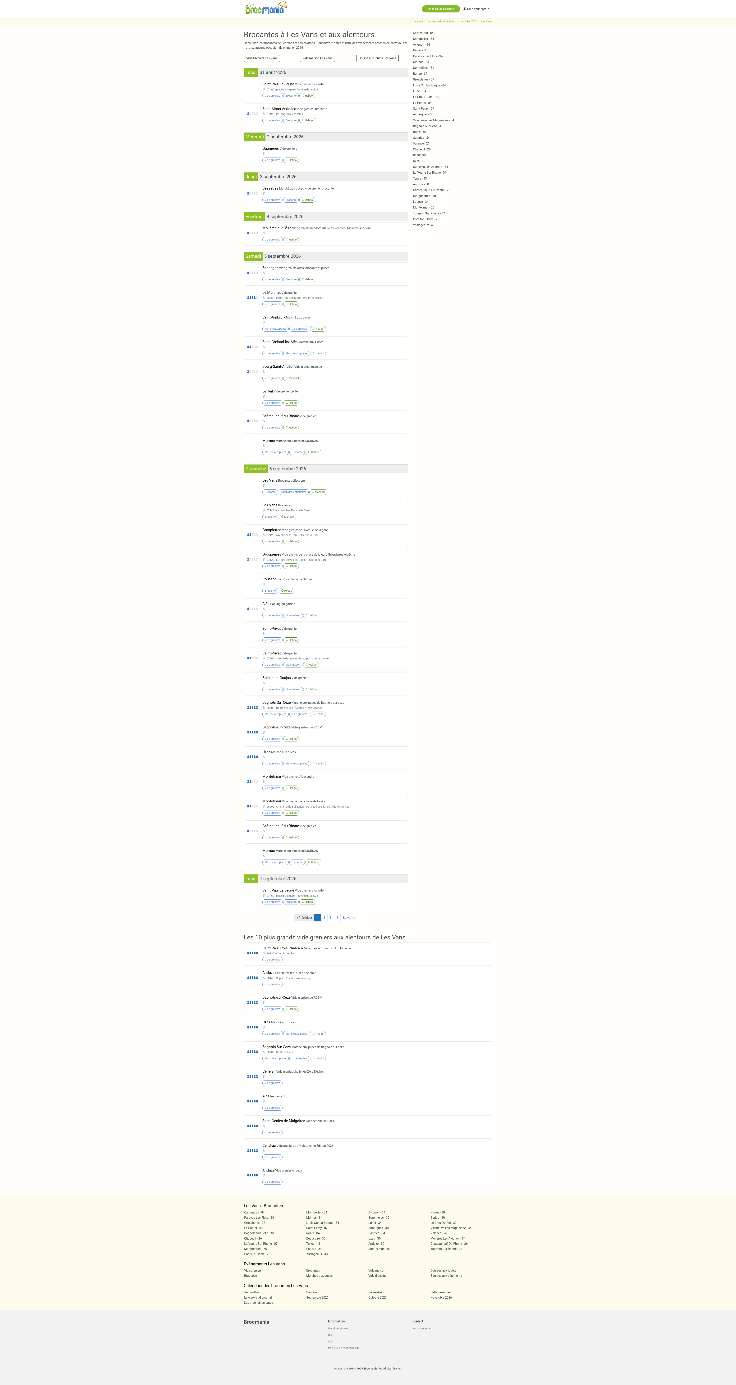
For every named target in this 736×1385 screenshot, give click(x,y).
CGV (331, 1341)
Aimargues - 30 (423, 114)
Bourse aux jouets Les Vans (377, 58)
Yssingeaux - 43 (424, 225)
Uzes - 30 (419, 161)
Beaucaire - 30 (422, 155)
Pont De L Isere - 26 (426, 219)
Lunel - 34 (419, 91)
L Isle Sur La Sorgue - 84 (429, 85)
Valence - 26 (421, 143)
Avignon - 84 (421, 44)
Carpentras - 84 (423, 33)
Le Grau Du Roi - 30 (426, 97)
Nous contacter (421, 1328)
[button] (476, 9)
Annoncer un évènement (441, 8)
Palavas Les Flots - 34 (428, 56)
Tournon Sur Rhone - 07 (429, 213)
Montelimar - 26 (423, 207)
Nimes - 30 (420, 50)
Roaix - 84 (419, 132)
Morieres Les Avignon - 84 (430, 167)
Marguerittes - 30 (424, 196)
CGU (331, 1335)
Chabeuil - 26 (422, 149)
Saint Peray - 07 (423, 108)
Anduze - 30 (421, 184)
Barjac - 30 (420, 74)
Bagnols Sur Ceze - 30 (428, 126)
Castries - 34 (421, 138)
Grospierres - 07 (423, 79)
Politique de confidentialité (343, 1348)
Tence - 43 (420, 178)
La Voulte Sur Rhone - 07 (429, 172)
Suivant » (349, 918)
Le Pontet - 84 (422, 103)
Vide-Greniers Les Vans (261, 58)
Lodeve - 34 (421, 202)
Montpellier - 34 (423, 39)
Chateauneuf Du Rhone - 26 (431, 190)
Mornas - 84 (421, 62)
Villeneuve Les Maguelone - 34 (433, 120)
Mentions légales (338, 1328)
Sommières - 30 (423, 68)
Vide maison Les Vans (317, 58)
